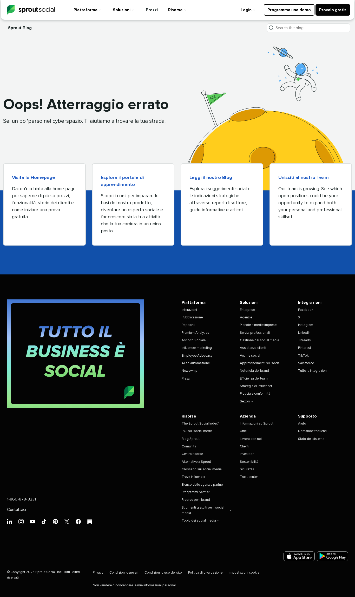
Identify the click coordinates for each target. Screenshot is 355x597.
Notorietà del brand (254, 371)
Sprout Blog (20, 28)
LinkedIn (304, 333)
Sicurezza (247, 469)
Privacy (98, 572)
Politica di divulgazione (205, 572)
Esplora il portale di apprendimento (122, 181)
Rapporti (188, 325)
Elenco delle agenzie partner (203, 484)
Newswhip (190, 371)
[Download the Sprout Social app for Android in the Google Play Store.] (332, 556)
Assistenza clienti (253, 348)
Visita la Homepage (33, 177)
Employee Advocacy (197, 355)
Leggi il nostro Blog (210, 177)
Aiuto (302, 423)
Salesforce (306, 363)
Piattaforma (85, 10)
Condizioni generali (123, 572)
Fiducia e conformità (255, 393)
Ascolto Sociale (194, 340)
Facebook (305, 310)
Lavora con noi (251, 439)
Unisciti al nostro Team (303, 177)
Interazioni (189, 310)
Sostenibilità (249, 462)
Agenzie (246, 317)
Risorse (175, 10)
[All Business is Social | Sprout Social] (75, 353)
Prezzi (152, 10)
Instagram (305, 325)
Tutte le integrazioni (312, 371)
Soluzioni (121, 10)
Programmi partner (195, 492)
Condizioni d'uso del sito (163, 572)
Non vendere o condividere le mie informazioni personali (134, 585)
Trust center (249, 477)
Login (246, 10)
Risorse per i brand (196, 500)
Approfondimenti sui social (260, 363)
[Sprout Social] (31, 10)
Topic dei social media (199, 520)
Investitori (247, 454)
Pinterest (304, 348)
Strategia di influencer (256, 386)
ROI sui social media (197, 431)
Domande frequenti (312, 431)
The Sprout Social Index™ (200, 423)
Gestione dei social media (259, 340)
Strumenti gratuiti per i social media (203, 510)
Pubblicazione (192, 317)
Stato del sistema (311, 439)
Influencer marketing (197, 348)
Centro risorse (192, 454)
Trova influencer (193, 477)
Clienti (244, 446)
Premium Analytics (195, 333)
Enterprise (247, 310)
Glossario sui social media (202, 469)
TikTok (303, 355)
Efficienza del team (254, 378)
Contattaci (16, 510)
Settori (245, 401)
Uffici (243, 431)
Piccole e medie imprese (258, 325)
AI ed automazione (196, 363)
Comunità (189, 446)
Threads (304, 340)
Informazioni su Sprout (256, 423)
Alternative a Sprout (196, 462)
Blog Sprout (191, 439)
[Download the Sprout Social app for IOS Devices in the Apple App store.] (299, 556)
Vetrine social (250, 355)
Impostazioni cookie (244, 572)
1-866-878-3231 (21, 499)
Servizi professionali (255, 333)
